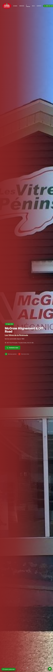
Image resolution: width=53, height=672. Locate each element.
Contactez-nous (13, 347)
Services (21, 5)
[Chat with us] (50, 669)
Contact (39, 5)
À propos (28, 6)
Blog (33, 5)
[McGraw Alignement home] (6, 5)
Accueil (15, 5)
